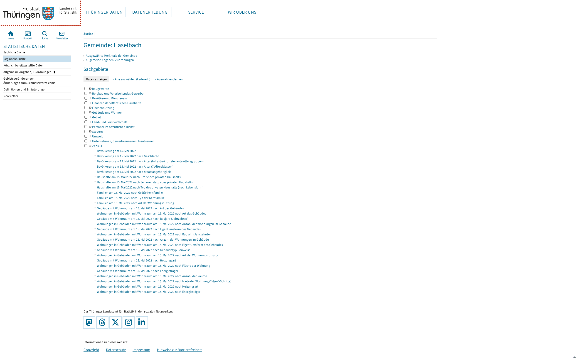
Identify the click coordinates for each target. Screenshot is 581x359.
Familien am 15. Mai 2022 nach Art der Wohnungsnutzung (135, 203)
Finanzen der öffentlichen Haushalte (114, 103)
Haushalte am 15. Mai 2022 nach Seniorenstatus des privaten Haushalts (145, 182)
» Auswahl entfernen (169, 79)
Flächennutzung (101, 108)
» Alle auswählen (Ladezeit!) (131, 79)
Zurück (88, 34)
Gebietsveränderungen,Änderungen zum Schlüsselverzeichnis (29, 80)
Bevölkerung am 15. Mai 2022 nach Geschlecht (128, 156)
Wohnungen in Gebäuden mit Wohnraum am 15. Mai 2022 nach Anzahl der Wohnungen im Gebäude (164, 224)
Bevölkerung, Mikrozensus (108, 98)
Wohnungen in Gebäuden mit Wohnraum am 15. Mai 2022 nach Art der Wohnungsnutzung (157, 255)
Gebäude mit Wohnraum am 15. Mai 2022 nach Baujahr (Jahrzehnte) (142, 219)
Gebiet (94, 117)
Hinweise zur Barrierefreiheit (179, 349)
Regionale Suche (14, 59)
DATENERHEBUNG (147, 12)
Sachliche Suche (14, 52)
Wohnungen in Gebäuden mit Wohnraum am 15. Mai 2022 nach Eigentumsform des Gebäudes (160, 245)
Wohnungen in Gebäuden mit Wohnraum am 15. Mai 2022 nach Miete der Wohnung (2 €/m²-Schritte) (164, 281)
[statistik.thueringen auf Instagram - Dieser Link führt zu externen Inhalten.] (129, 322)
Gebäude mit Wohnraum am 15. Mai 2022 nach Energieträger (137, 271)
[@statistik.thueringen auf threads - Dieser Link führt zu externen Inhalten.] (103, 322)
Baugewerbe (98, 89)
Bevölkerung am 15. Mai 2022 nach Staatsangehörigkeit (134, 172)
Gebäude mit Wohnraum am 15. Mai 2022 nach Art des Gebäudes (140, 208)
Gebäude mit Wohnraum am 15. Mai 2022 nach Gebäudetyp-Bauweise (143, 250)
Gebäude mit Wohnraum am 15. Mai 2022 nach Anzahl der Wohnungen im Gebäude (153, 239)
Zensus (95, 146)
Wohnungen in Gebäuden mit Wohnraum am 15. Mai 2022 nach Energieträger (148, 292)
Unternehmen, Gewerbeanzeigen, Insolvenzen (121, 141)
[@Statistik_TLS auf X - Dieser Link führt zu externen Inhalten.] (116, 322)
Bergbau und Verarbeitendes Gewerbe (115, 93)
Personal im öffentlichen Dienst (111, 127)
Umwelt (95, 136)
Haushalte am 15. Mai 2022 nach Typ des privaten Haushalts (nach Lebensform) (150, 187)
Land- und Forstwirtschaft (107, 122)
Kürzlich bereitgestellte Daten (23, 65)
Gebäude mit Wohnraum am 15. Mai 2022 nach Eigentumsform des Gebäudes (149, 229)
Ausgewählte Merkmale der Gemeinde (111, 56)
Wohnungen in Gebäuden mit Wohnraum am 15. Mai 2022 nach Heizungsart (147, 286)
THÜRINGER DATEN (102, 12)
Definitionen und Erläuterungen (24, 89)
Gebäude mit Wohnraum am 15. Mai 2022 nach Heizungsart (136, 260)
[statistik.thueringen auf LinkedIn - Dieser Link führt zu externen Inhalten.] (142, 322)
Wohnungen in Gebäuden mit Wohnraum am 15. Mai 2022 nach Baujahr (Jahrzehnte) (154, 234)
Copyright (91, 349)
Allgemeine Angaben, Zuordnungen (28, 72)
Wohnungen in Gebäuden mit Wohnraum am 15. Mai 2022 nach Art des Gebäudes (151, 213)
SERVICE (189, 12)
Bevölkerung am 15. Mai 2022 (116, 151)
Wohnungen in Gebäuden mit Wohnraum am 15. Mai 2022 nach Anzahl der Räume (152, 276)
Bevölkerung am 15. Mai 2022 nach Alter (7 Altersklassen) (135, 166)
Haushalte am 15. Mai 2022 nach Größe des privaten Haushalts (139, 177)
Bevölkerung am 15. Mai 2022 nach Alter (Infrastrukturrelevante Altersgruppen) (150, 161)
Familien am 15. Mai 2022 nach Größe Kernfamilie (130, 192)
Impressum (141, 349)
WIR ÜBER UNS (238, 12)
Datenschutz (116, 349)
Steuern (95, 131)
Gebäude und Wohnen (105, 112)
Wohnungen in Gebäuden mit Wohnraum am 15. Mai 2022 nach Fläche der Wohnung (153, 266)
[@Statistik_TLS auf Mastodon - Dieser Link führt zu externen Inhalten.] (90, 322)
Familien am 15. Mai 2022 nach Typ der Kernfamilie (131, 198)
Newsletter (10, 96)
